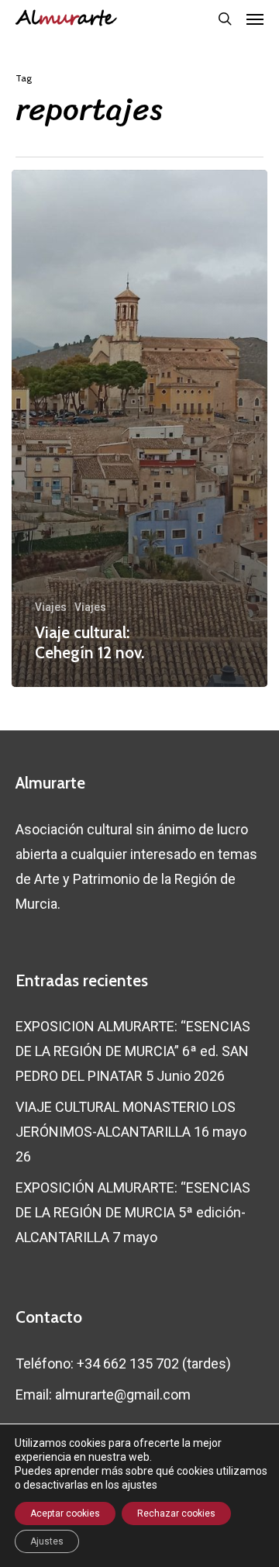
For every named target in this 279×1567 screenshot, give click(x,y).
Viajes (51, 607)
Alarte (64, 18)
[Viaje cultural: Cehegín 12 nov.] (139, 428)
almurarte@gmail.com (123, 1394)
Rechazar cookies (176, 1513)
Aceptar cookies (65, 1513)
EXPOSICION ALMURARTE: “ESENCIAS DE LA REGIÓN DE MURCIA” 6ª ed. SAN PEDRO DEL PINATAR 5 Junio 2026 (133, 1051)
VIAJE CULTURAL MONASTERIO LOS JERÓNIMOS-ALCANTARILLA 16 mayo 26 (131, 1132)
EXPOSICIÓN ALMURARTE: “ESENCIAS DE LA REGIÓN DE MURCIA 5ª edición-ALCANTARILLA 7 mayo (133, 1212)
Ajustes (47, 1541)
